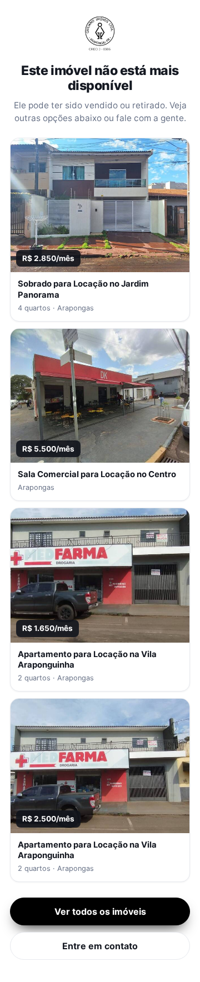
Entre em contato (100, 945)
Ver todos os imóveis (100, 911)
